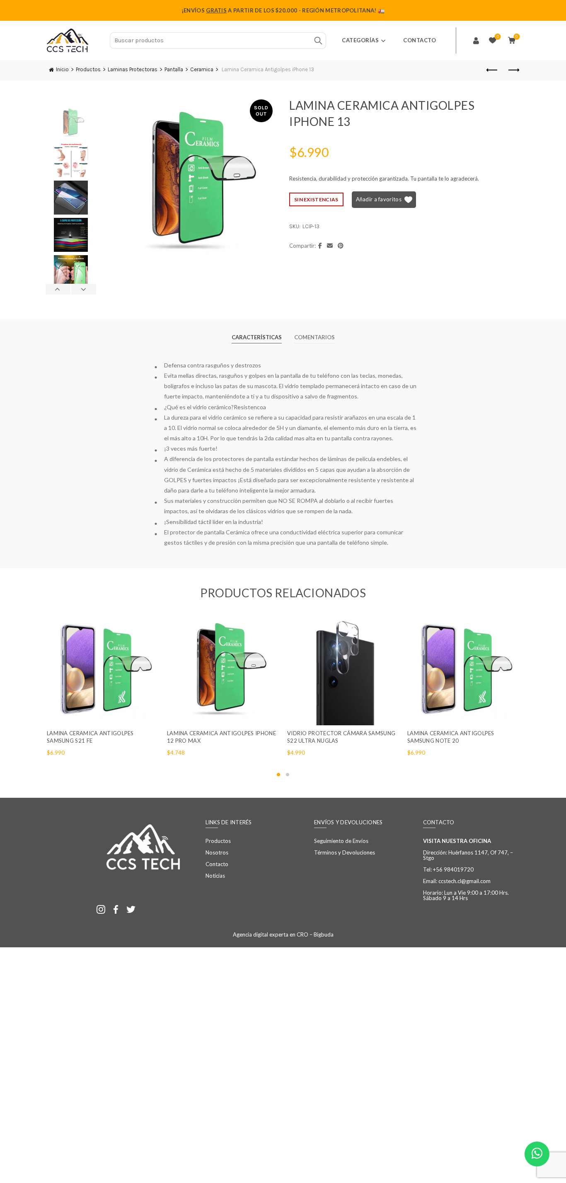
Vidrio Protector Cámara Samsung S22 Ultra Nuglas (341, 737)
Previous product (492, 70)
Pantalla (173, 69)
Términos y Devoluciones (344, 852)
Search (318, 40)
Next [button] (83, 289)
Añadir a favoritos (379, 199)
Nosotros (217, 852)
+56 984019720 (453, 869)
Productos (88, 69)
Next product (513, 70)
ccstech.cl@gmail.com (464, 881)
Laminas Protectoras (132, 69)
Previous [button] (58, 289)
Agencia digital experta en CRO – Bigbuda (283, 934)
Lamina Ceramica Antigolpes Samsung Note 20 (450, 737)
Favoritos (498, 36)
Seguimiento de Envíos (341, 841)
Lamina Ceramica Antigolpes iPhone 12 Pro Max (221, 737)
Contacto (419, 40)
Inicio (62, 69)
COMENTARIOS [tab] (314, 337)
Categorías (360, 40)
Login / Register (476, 40)
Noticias (215, 875)
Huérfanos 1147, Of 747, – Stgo (468, 855)
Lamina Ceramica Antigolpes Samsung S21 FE (90, 737)
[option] (71, 124)
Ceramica (201, 69)
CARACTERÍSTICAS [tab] (257, 337)
